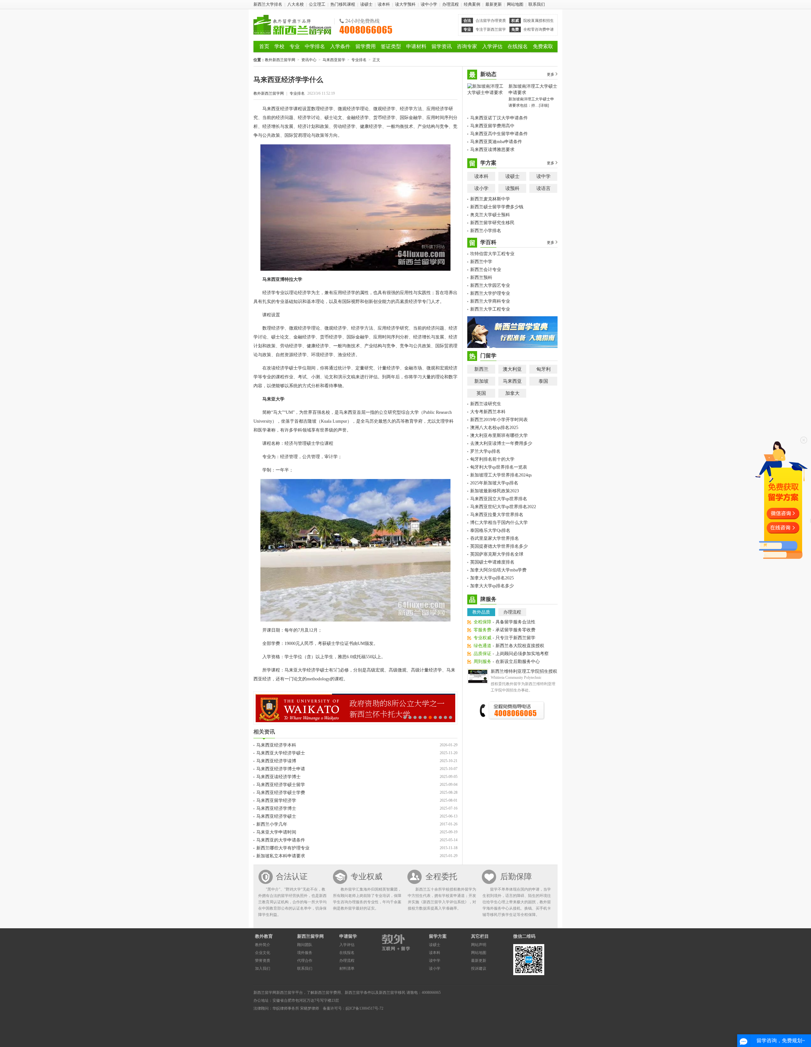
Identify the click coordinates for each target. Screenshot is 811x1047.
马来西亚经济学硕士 (276, 816)
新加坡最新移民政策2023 (494, 491)
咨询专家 (467, 46)
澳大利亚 (512, 369)
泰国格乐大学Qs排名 (490, 530)
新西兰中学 (481, 261)
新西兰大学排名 (267, 4)
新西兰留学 (285, 992)
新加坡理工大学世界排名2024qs (501, 475)
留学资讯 (441, 46)
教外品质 (481, 612)
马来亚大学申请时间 (276, 832)
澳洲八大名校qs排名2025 (494, 427)
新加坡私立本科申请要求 (280, 856)
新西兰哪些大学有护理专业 (283, 848)
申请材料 (416, 46)
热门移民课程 (342, 4)
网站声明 (478, 945)
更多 (550, 74)
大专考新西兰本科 (488, 411)
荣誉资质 (262, 960)
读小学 (481, 188)
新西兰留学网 (310, 936)
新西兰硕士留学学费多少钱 (496, 207)
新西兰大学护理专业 (490, 293)
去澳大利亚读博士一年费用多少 (501, 443)
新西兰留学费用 (327, 992)
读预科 (512, 188)
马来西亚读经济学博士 (278, 776)
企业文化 (262, 952)
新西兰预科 (481, 277)
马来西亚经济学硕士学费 (280, 792)
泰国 (543, 381)
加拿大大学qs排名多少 (492, 585)
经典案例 (472, 4)
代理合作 (304, 960)
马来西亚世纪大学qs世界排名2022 (503, 506)
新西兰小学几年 (271, 824)
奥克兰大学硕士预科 (490, 214)
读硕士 (366, 4)
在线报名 (518, 46)
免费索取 (543, 46)
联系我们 (536, 4)
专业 (295, 46)
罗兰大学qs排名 (485, 451)
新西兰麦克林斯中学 (490, 199)
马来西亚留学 (333, 60)
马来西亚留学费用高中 (492, 125)
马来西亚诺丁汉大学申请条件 (499, 118)
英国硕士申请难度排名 (492, 562)
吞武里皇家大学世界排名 (494, 538)
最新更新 (493, 4)
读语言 (543, 188)
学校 (279, 46)
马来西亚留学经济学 (276, 800)
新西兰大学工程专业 (490, 309)
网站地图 (515, 4)
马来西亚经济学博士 (276, 808)
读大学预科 (405, 4)
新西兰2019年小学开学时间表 (499, 419)
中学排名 (315, 46)
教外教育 (264, 936)
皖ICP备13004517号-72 (364, 1008)
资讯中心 (308, 60)
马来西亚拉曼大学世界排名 (496, 514)
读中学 (543, 176)
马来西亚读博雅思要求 (492, 149)
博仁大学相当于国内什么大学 (499, 522)
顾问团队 (304, 945)
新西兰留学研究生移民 (492, 222)
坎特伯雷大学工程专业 (492, 253)
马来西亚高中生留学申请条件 (499, 133)
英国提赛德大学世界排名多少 (499, 546)
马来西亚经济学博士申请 (280, 768)
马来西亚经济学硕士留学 (280, 784)
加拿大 (512, 393)
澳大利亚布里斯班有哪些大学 (499, 435)
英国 (481, 393)
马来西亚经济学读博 (276, 761)
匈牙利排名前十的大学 (492, 459)
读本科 (384, 4)
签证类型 (391, 46)
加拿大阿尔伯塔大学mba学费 (498, 570)
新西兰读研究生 (485, 403)
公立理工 (317, 4)
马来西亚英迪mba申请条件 (496, 141)
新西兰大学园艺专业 (490, 285)
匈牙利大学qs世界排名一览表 (498, 467)
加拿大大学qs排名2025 (492, 578)
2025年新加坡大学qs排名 (494, 483)
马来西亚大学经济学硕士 (280, 753)
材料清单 (346, 968)
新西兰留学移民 (392, 992)
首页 (264, 46)
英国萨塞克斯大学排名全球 (496, 554)
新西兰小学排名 (485, 230)
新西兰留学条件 (358, 992)
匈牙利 (543, 369)
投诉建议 (478, 968)
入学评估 (492, 46)
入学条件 (340, 46)
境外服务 (304, 952)
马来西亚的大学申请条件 (280, 840)
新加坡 (481, 381)
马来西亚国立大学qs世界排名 (498, 498)
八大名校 (295, 4)
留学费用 (365, 46)
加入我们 (262, 968)
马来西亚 (512, 381)
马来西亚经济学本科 (276, 745)
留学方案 (438, 936)
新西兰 (481, 369)
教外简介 (262, 945)
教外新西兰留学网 (292, 25)
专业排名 (359, 60)
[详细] (544, 105)
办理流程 (450, 4)
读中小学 (429, 4)
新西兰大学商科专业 (490, 301)
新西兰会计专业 (485, 269)
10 (450, 717)
